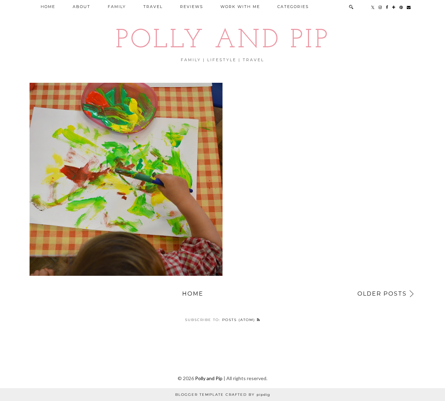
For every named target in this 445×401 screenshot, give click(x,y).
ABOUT (81, 6)
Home (192, 293)
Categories (293, 6)
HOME (48, 6)
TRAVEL (153, 6)
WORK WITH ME (240, 6)
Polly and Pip (222, 41)
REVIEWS (191, 6)
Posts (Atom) (239, 320)
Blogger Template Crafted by (222, 394)
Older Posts (382, 293)
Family (117, 6)
